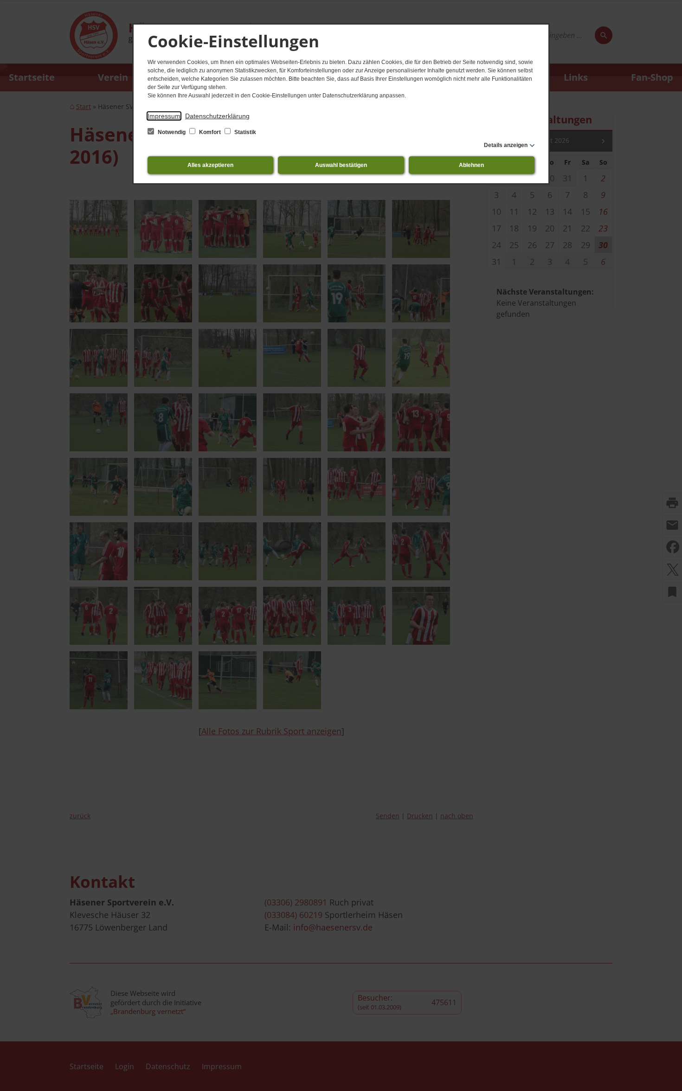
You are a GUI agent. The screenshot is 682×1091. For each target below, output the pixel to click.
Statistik (244, 132)
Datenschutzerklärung (217, 116)
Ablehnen (471, 165)
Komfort (210, 132)
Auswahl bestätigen (341, 165)
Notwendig (171, 132)
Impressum (164, 116)
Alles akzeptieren (210, 165)
